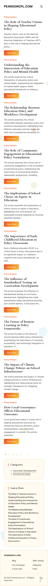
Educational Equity (22, 474)
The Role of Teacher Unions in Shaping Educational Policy (23, 25)
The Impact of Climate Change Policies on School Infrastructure (22, 368)
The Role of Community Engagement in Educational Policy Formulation (22, 154)
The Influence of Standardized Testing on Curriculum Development (21, 282)
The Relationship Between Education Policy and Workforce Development (22, 111)
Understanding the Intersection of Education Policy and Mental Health (21, 68)
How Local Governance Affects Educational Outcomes (20, 411)
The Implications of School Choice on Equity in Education (22, 197)
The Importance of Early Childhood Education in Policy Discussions (20, 240)
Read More (11, 54)
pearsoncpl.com (18, 6)
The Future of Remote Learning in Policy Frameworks (19, 325)
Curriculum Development (24, 470)
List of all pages (18, 565)
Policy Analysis (10, 17)
